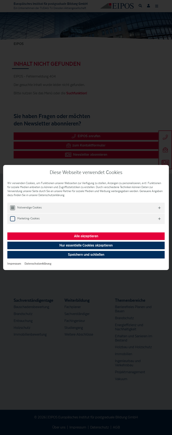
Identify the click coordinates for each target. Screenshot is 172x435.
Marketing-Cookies (28, 218)
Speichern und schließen (86, 255)
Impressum (14, 263)
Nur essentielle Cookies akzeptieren (86, 245)
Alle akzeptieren (86, 236)
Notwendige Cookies (29, 207)
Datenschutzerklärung (38, 263)
